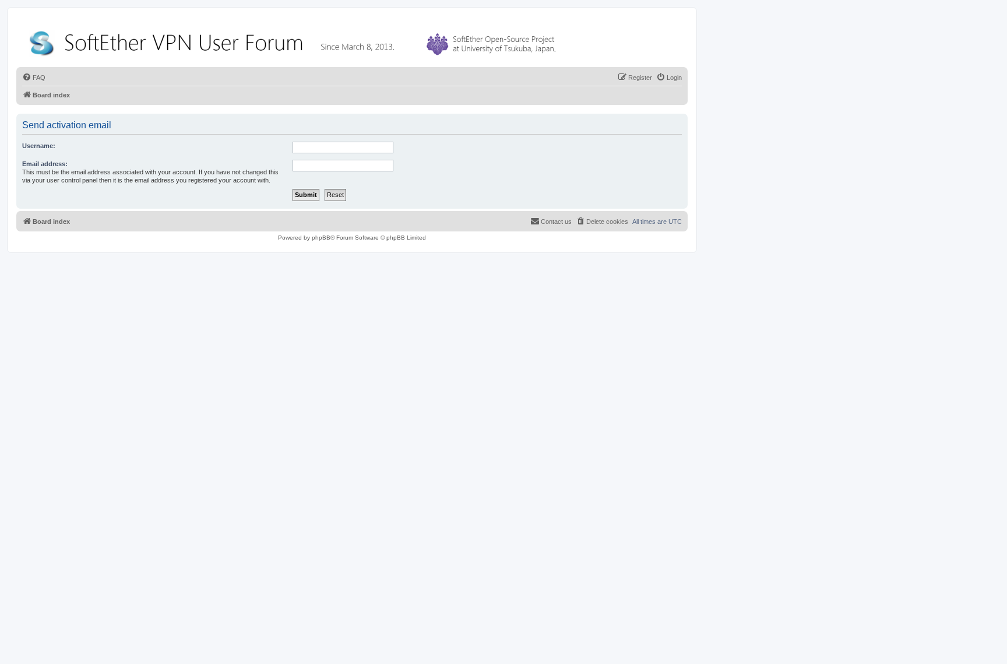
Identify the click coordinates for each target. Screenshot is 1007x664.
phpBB (321, 237)
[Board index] (295, 40)
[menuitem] (33, 78)
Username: (38, 145)
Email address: (45, 163)
